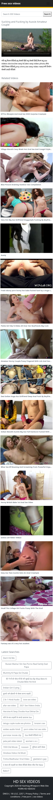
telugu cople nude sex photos (17, 723)
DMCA (6, 793)
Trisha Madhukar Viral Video (16, 759)
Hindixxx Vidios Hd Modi (14, 753)
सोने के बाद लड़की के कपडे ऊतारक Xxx (17, 717)
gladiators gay (39, 759)
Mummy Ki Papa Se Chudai (15, 672)
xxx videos (38, 796)
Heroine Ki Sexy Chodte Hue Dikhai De (21, 711)
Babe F (6, 770)
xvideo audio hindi (11, 729)
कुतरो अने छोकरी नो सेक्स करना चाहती (17, 693)
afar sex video (9, 705)
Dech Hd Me (9, 658)
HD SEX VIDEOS (26, 781)
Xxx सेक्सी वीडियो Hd (33, 735)
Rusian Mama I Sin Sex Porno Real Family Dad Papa (26, 665)
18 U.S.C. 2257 (17, 793)
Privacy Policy (32, 793)
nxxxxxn (25, 747)
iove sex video (29, 699)
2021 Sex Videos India (30, 705)
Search (47, 14)
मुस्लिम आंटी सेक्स (38, 747)
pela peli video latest (12, 741)
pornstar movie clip (12, 735)
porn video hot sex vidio (35, 729)
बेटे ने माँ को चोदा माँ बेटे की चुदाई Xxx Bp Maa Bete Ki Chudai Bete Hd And (26, 680)
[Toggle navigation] (48, 3)
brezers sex (39, 723)
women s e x (31, 741)
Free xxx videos (10, 3)
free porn (26, 796)
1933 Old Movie (10, 747)
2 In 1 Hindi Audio (11, 699)
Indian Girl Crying (11, 687)
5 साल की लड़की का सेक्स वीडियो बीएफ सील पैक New (23, 765)
